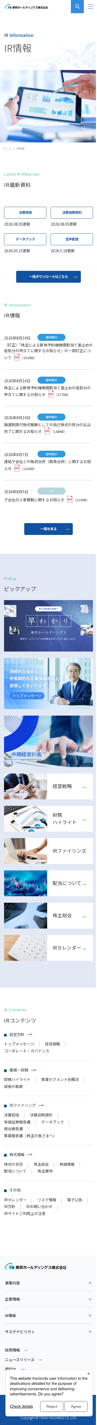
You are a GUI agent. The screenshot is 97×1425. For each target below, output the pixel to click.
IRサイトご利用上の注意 (25, 1213)
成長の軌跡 (13, 1086)
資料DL (11, 1369)
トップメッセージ (19, 1043)
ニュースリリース (19, 1359)
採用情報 (12, 1350)
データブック (52, 1122)
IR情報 (10, 1315)
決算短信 (11, 1115)
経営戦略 (52, 1043)
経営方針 (17, 1034)
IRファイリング (22, 1105)
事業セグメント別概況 (60, 1079)
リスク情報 (46, 1199)
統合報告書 (13, 1128)
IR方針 (9, 1206)
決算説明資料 (41, 1115)
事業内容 (12, 1283)
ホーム (7, 148)
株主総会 (41, 1164)
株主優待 (45, 1171)
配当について (15, 1171)
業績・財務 (18, 1070)
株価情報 (67, 1164)
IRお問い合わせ (39, 1206)
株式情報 (17, 1154)
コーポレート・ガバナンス (26, 1050)
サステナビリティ (20, 1331)
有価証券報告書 (17, 1122)
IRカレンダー (15, 1199)
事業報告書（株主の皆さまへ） (30, 1135)
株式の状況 (13, 1164)
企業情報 (12, 1299)
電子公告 (74, 1199)
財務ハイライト (17, 1079)
